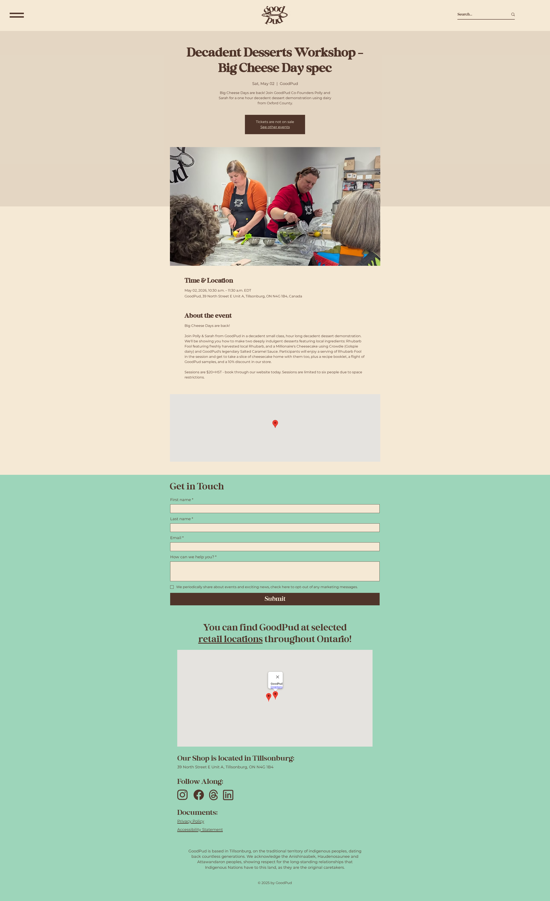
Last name (181, 519)
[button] (17, 15)
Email (177, 537)
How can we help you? (193, 557)
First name (181, 499)
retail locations (230, 639)
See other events (275, 127)
